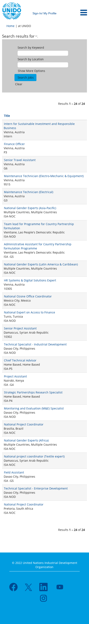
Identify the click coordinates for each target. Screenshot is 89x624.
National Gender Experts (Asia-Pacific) (30, 208)
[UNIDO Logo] (12, 11)
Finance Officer (14, 144)
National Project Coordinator (23, 424)
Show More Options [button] (31, 71)
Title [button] (7, 116)
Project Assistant (15, 376)
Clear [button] (18, 84)
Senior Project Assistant (20, 328)
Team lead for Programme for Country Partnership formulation (39, 226)
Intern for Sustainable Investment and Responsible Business (39, 126)
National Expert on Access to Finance (29, 312)
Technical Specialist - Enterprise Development (36, 488)
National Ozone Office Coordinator (28, 296)
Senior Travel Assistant (20, 160)
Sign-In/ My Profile (44, 13)
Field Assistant (14, 472)
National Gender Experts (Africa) (26, 440)
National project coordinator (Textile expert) (34, 456)
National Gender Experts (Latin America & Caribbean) (41, 264)
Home (10, 26)
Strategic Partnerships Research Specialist (33, 392)
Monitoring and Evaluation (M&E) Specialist (34, 408)
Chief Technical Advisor (20, 360)
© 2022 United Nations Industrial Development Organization (44, 565)
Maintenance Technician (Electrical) (28, 192)
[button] (74, 12)
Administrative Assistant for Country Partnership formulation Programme (37, 246)
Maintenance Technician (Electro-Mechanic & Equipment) (44, 176)
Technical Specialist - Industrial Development (35, 344)
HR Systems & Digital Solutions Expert (30, 280)
